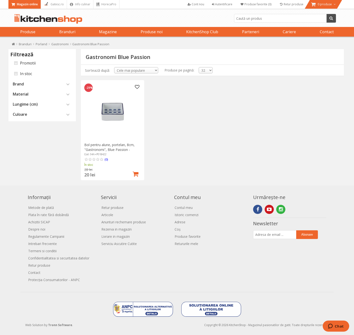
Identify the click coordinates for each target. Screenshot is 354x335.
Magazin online (27, 4)
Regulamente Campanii (46, 236)
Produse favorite (188, 236)
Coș (178, 229)
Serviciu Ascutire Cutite (119, 243)
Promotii (28, 63)
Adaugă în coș (135, 173)
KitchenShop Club (202, 31)
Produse (27, 31)
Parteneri (250, 31)
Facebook (257, 209)
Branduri (67, 31)
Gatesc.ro (57, 4)
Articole (107, 215)
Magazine (108, 31)
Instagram (280, 209)
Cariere (289, 31)
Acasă (13, 45)
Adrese (180, 222)
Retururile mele (186, 243)
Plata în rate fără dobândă (48, 215)
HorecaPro (108, 4)
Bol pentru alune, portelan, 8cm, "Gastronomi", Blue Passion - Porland (109, 149)
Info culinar (82, 4)
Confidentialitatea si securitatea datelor (58, 258)
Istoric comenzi (186, 215)
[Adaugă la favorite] (137, 87)
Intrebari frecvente (42, 243)
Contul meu (184, 207)
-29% (89, 88)
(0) (106, 159)
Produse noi (152, 31)
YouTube (269, 209)
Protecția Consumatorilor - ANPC (54, 279)
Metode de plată (41, 207)
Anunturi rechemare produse (123, 222)
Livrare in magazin (115, 236)
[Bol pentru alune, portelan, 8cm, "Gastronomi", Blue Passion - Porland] (112, 112)
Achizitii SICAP (39, 222)
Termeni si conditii (42, 251)
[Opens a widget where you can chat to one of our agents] (335, 327)
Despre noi (36, 229)
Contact (327, 31)
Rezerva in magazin (116, 229)
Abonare (307, 234)
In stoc (26, 73)
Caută (331, 18)
